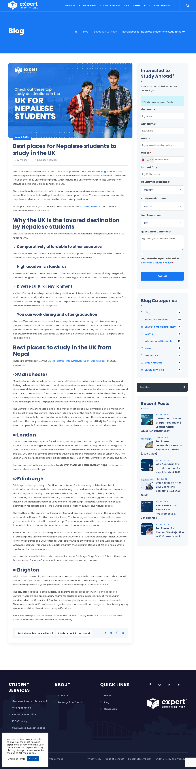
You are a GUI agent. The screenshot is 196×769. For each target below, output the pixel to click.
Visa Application (21, 707)
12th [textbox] (146, 223)
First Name (148, 109)
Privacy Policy (94, 758)
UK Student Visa (162, 369)
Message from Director (71, 702)
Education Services (47, 159)
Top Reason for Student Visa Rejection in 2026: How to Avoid (170, 532)
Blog (147, 5)
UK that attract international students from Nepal (76, 360)
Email (145, 138)
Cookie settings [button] (16, 758)
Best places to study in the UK (35, 633)
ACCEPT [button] (33, 758)
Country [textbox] (148, 189)
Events (137, 5)
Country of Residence (155, 182)
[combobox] (147, 160)
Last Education (151, 215)
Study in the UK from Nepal (74, 633)
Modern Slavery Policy (139, 758)
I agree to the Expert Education (160, 260)
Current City (150, 167)
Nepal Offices (162, 5)
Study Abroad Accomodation (28, 727)
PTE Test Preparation (24, 714)
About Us (69, 5)
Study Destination (153, 198)
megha (24, 159)
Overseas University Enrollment (29, 701)
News (162, 348)
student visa (162, 355)
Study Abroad (87, 5)
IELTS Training (20, 721)
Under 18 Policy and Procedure (172, 758)
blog (162, 312)
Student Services (110, 5)
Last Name (148, 124)
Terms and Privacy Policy (156, 262)
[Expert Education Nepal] (23, 5)
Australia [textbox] (148, 206)
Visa (126, 5)
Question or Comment (156, 231)
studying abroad (105, 171)
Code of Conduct (114, 758)
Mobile (146, 153)
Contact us (110, 709)
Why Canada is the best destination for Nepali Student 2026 (168, 468)
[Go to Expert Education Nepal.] (76, 31)
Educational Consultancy (162, 326)
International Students (163, 341)
